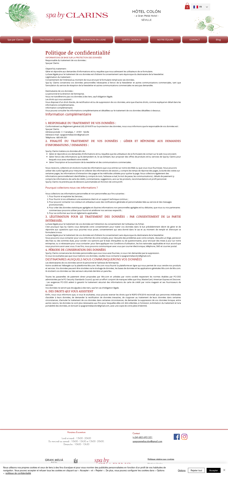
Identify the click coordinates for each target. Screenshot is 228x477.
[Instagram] (184, 437)
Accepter (213, 470)
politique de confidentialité (18, 473)
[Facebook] (177, 437)
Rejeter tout (196, 470)
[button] (187, 6)
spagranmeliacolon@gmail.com (74, 134)
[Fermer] (224, 470)
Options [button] (182, 470)
